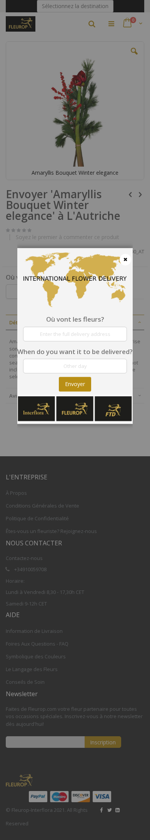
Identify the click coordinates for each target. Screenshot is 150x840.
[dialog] (75, 420)
